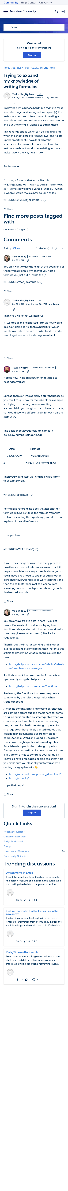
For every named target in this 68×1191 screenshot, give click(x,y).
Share (8, 209)
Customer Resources (15, 836)
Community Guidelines (15, 856)
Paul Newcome (20, 367)
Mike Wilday (19, 256)
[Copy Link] (14, 103)
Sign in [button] (32, 55)
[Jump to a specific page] (62, 248)
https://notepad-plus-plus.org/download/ (35, 774)
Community (10, 3)
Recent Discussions (14, 831)
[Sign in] (63, 11)
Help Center (28, 3)
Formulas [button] (9, 229)
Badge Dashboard (13, 841)
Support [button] (22, 229)
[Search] (57, 11)
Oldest (17, 248)
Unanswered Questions (34, 851)
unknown (54, 97)
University (45, 3)
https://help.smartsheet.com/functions (33, 686)
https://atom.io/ (19, 778)
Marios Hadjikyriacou (23, 94)
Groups (7, 846)
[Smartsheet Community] (23, 11)
